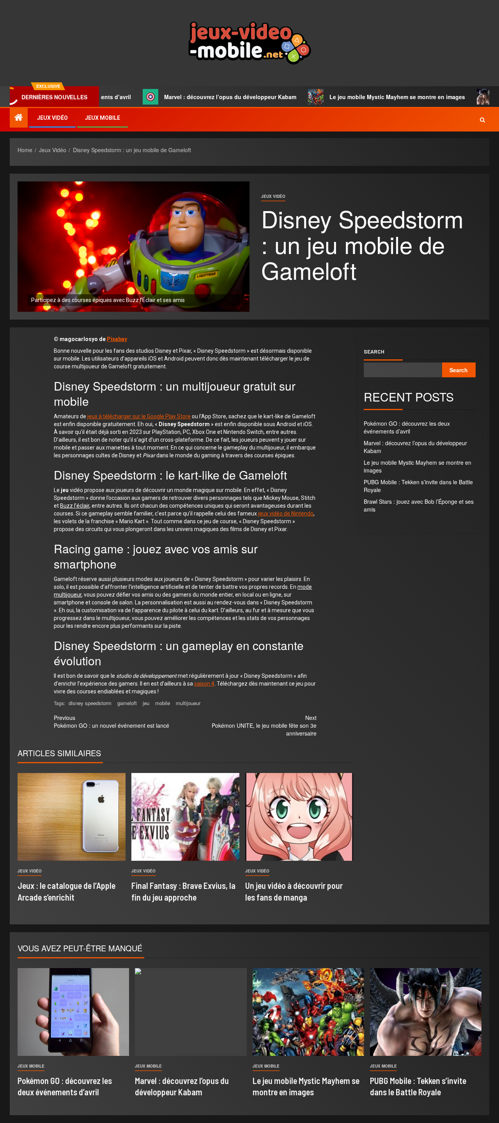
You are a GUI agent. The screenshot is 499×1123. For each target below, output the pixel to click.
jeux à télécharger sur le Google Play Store (139, 416)
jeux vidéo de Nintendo (285, 513)
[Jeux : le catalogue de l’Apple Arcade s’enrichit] (72, 817)
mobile (162, 703)
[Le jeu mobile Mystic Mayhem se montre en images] (308, 1012)
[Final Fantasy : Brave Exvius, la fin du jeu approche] (185, 817)
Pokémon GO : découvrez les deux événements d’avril (407, 427)
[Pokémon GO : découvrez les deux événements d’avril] (73, 1012)
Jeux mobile (102, 118)
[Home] (18, 117)
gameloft (127, 703)
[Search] (482, 119)
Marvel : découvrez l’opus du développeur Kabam (200, 97)
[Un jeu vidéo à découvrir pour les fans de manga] (299, 817)
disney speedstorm (90, 703)
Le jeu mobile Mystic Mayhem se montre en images (367, 97)
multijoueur (188, 703)
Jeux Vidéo (52, 118)
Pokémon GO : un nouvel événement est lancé (111, 721)
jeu (146, 703)
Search (374, 351)
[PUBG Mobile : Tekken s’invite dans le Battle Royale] (425, 1012)
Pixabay (117, 339)
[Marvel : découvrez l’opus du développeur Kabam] (190, 1012)
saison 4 (204, 684)
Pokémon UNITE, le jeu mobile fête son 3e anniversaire (264, 725)
